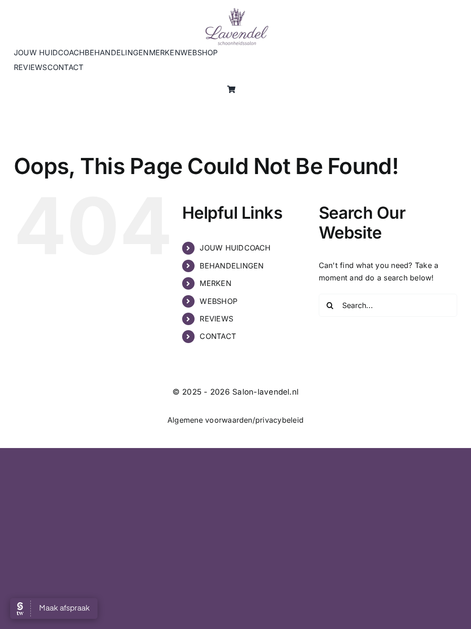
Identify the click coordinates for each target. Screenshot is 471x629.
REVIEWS (216, 318)
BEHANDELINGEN (232, 265)
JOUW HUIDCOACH (235, 247)
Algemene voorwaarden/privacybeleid (235, 420)
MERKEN (215, 283)
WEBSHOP (218, 301)
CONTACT (218, 336)
